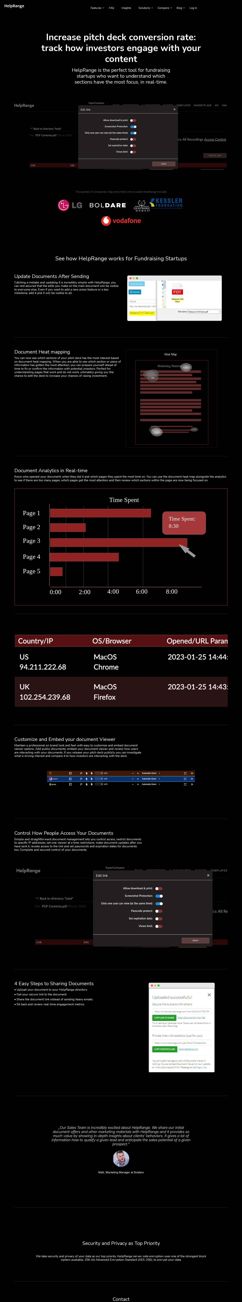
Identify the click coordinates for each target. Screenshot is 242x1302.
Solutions (144, 8)
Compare (163, 8)
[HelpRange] (14, 8)
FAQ (111, 8)
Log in (193, 8)
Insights (126, 8)
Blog (179, 8)
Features (96, 8)
